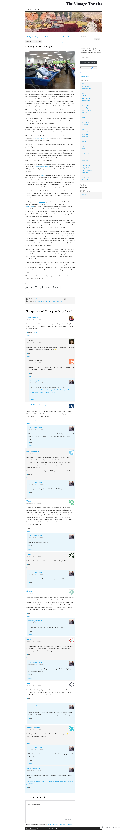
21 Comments (70, 299)
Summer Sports (85, 153)
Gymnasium (84, 112)
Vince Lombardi (57, 301)
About (38, 9)
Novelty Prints (85, 134)
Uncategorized (85, 160)
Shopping (84, 148)
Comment (68, 819)
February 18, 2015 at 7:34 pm (33, 685)
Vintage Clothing (86, 165)
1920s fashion (85, 84)
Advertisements (85, 86)
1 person (35, 332)
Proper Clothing (85, 136)
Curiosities (84, 96)
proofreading (42, 301)
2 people (35, 420)
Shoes (83, 146)
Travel (83, 158)
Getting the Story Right (39, 46)
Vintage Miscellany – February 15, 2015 (38, 37)
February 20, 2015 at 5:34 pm (35, 574)
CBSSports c (30, 207)
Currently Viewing (86, 100)
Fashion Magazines (86, 108)
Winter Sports (85, 175)
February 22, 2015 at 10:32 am (33, 770)
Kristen (29, 591)
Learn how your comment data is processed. (60, 824)
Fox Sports (42, 202)
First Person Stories (86, 110)
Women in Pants (85, 177)
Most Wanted (85, 127)
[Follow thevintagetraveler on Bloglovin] (88, 69)
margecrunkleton (32, 451)
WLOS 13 (43, 175)
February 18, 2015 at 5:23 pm (33, 641)
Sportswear (84, 151)
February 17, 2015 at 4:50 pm (33, 342)
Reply (28, 336)
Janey (28, 639)
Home (29, 9)
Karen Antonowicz (33, 317)
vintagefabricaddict (33, 727)
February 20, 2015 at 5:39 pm (35, 708)
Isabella (29, 683)
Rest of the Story (86, 139)
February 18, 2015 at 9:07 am (33, 593)
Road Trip (84, 141)
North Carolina (85, 132)
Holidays (84, 115)
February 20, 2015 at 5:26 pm (35, 429)
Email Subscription (89, 48)
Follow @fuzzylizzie (84, 76)
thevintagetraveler (37, 380)
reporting (49, 301)
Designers (84, 103)
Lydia (28, 554)
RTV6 (49, 204)
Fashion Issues (85, 105)
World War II (85, 180)
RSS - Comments (86, 197)
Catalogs (84, 91)
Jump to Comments (68, 42)
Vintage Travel (85, 172)
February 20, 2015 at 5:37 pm (35, 749)
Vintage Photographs (87, 170)
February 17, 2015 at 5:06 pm (33, 407)
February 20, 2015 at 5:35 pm (35, 622)
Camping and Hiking (87, 88)
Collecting (84, 93)
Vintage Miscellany (86, 168)
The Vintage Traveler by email (88, 62)
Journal (83, 120)
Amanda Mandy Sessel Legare (37, 405)
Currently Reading (86, 98)
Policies (48, 9)
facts (36, 301)
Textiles (83, 156)
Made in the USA (86, 122)
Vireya (28, 501)
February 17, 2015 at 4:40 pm (33, 319)
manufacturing (85, 124)
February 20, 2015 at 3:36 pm (33, 729)
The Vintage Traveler (84, 3)
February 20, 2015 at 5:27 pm (35, 484)
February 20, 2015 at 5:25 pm (37, 383)
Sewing (83, 144)
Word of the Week (69, 37)
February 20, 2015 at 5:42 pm (35, 664)
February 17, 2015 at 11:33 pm (35, 362)
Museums (84, 129)
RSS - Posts (84, 194)
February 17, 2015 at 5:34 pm (33, 453)
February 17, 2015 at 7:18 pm (33, 556)
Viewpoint (39, 299)
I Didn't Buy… (85, 117)
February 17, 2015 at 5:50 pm (33, 503)
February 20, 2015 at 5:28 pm (35, 537)
